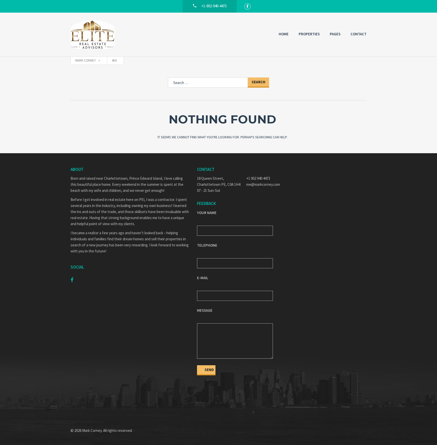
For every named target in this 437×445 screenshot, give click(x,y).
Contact (358, 34)
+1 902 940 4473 (258, 178)
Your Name (206, 212)
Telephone (207, 245)
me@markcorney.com (263, 184)
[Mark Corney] (93, 34)
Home (284, 34)
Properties (309, 34)
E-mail (202, 277)
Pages (335, 34)
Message (204, 310)
